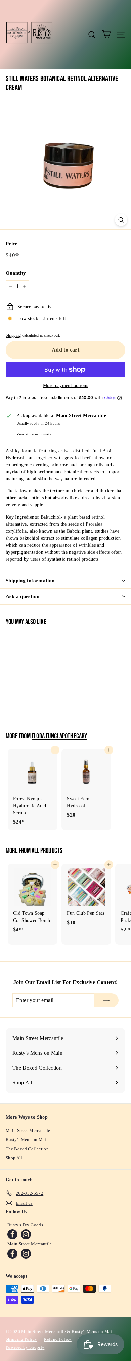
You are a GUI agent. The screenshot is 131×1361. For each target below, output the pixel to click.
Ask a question (22, 596)
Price (12, 243)
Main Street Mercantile (28, 1130)
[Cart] (106, 34)
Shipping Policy (21, 1339)
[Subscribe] (106, 1000)
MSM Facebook (12, 1254)
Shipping (13, 335)
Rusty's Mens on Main (27, 1139)
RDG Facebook (12, 1234)
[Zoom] (121, 220)
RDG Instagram (26, 1234)
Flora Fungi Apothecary (59, 736)
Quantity (16, 273)
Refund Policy (58, 1339)
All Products (47, 851)
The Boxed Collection (27, 1148)
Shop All (14, 1157)
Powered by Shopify (25, 1347)
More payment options (65, 385)
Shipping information (30, 580)
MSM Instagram (26, 1254)
